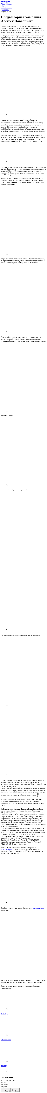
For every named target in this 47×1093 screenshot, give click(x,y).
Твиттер (4, 1066)
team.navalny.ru (38, 908)
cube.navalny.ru (6, 849)
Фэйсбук (4, 1014)
